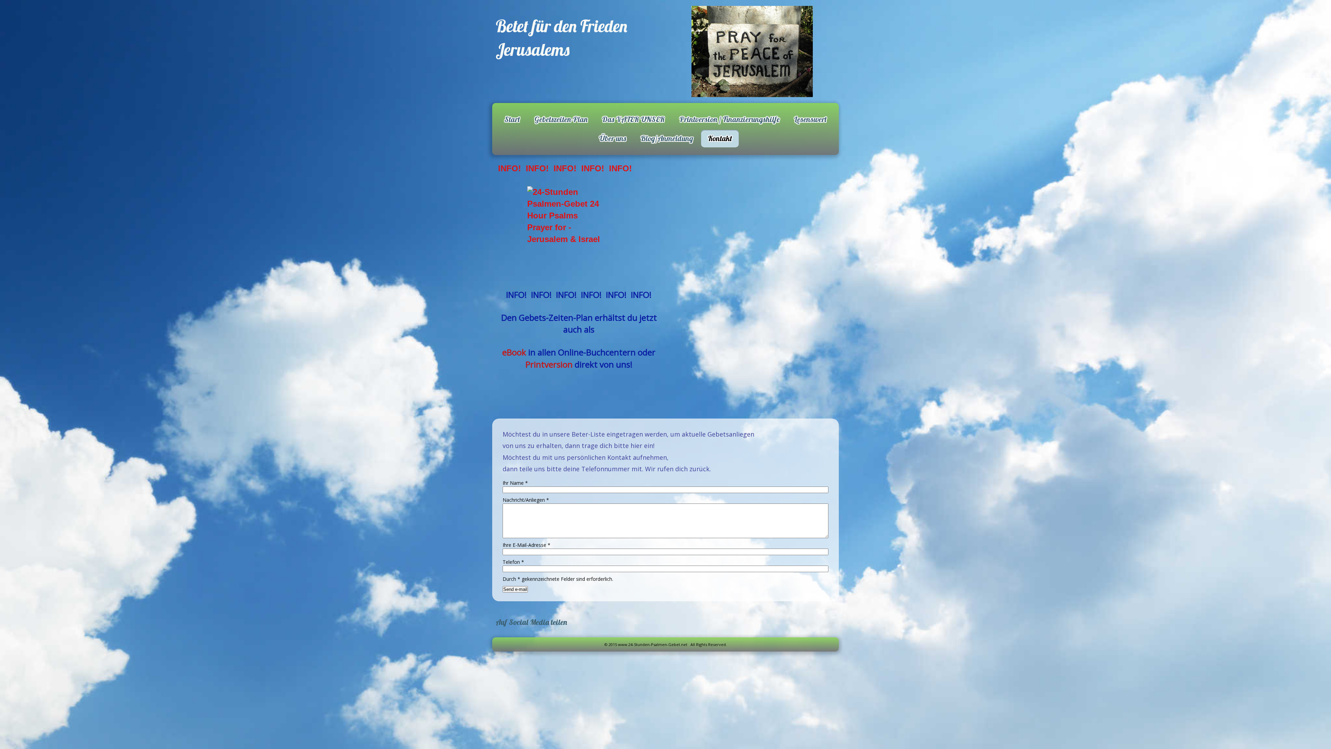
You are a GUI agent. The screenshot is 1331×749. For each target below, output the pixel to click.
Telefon (513, 562)
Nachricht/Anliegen (526, 500)
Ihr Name (515, 483)
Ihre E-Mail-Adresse (526, 545)
